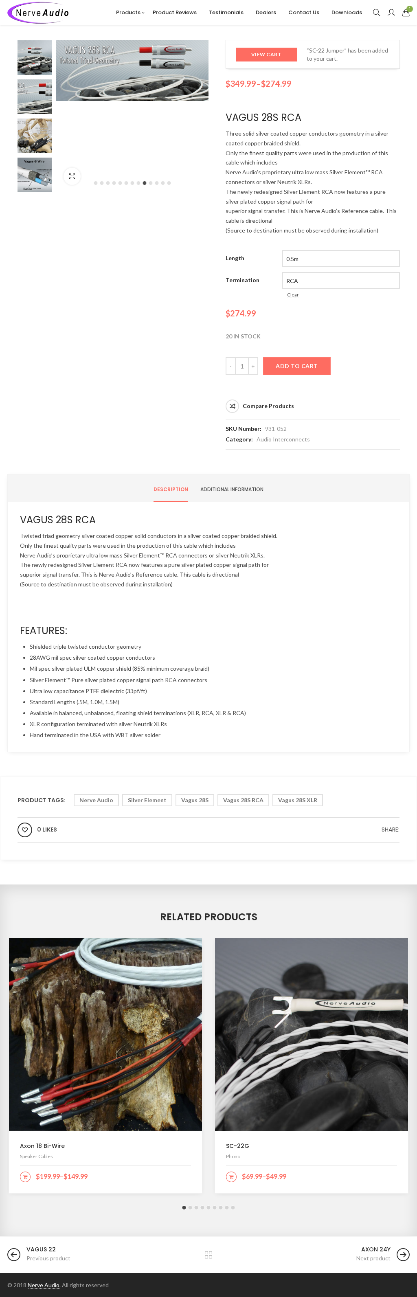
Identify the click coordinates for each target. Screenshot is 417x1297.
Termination (242, 280)
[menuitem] (128, 12)
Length (235, 258)
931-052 (276, 428)
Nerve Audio (96, 800)
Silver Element (147, 800)
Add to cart (297, 365)
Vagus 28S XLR (297, 800)
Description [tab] (171, 489)
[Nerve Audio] (37, 13)
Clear (293, 294)
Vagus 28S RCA (243, 800)
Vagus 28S (194, 800)
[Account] (391, 12)
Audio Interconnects (283, 439)
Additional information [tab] (231, 489)
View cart (266, 54)
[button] (96, 183)
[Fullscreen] (72, 176)
